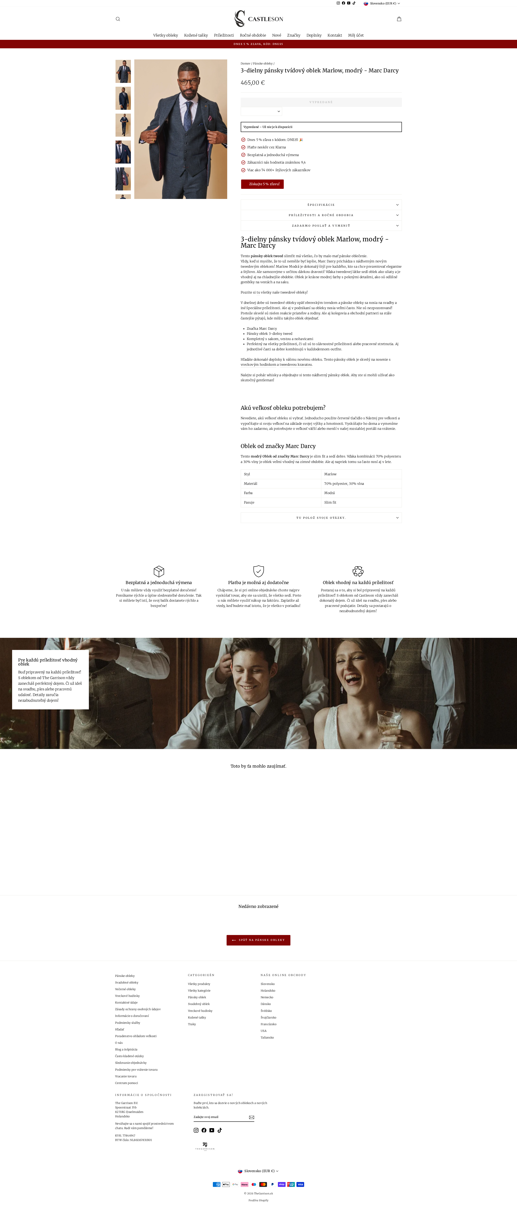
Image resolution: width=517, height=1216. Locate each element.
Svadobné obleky (126, 982)
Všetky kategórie (199, 990)
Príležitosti (224, 35)
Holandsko (268, 990)
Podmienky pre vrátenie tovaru (136, 1069)
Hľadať (119, 1029)
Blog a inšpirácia (126, 1049)
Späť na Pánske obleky (261, 939)
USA (264, 1031)
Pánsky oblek (197, 997)
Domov (246, 63)
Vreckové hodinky (127, 996)
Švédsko (266, 1011)
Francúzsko (268, 1024)
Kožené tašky (196, 35)
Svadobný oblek (199, 1004)
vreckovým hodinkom (258, 364)
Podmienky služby (127, 1023)
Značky (293, 35)
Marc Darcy (327, 261)
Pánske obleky (263, 63)
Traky (192, 1024)
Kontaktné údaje (126, 1002)
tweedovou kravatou (296, 364)
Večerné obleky (125, 989)
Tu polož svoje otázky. (321, 517)
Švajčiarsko (268, 1017)
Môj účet (356, 35)
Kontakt (335, 35)
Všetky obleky (165, 35)
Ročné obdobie (253, 35)
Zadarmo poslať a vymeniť (321, 225)
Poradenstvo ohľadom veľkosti (136, 1036)
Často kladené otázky (129, 1056)
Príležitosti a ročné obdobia (321, 215)
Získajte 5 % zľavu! (264, 184)
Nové (276, 35)
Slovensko (268, 984)
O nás (119, 1043)
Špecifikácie (321, 204)
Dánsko (266, 1004)
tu (258, 292)
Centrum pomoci (126, 1083)
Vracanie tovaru (126, 1076)
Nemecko (267, 997)
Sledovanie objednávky (131, 1063)
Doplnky (314, 35)
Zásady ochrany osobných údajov (138, 1009)
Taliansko (267, 1037)
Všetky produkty (199, 984)
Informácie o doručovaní (132, 1016)
